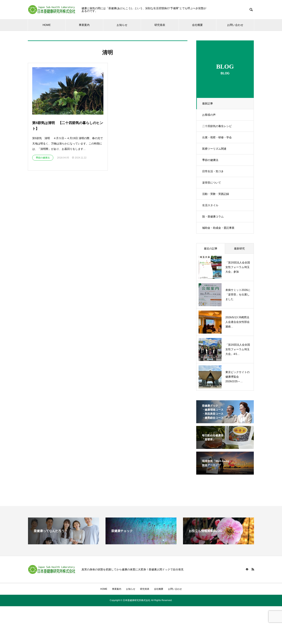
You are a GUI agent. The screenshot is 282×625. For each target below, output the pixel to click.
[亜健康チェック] (141, 542)
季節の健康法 (210, 160)
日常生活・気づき (213, 171)
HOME (47, 24)
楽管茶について (211, 182)
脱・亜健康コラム (213, 216)
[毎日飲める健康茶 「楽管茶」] (225, 446)
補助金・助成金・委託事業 (218, 227)
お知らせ (122, 24)
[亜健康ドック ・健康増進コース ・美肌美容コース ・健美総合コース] (225, 420)
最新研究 (239, 248)
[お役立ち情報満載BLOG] (218, 542)
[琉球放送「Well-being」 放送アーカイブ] (225, 472)
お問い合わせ (235, 24)
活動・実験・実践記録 (215, 193)
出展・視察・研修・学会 (217, 137)
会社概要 (197, 24)
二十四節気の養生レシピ (217, 126)
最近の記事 (210, 248)
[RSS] (252, 569)
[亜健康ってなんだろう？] (63, 542)
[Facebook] (247, 569)
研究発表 (159, 24)
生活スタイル (210, 205)
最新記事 (207, 103)
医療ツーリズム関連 (214, 148)
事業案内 (84, 24)
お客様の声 (209, 114)
